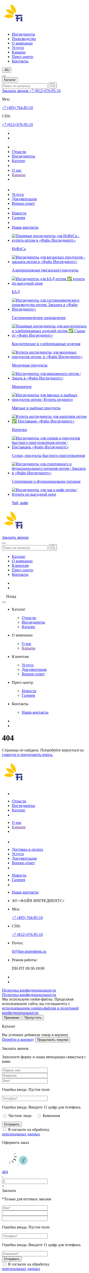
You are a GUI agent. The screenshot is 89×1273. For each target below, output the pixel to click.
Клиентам (20, 565)
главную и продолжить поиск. (27, 754)
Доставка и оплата (27, 849)
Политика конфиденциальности (29, 990)
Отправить (12, 1124)
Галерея (18, 217)
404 (5, 1172)
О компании (22, 43)
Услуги (18, 48)
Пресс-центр (22, 56)
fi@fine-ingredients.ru (29, 951)
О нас (17, 170)
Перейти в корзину (18, 1039)
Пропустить (33, 1017)
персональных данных (21, 1134)
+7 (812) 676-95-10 (45, 91)
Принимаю (12, 1017)
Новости (19, 213)
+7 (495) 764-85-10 (17, 108)
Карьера (18, 52)
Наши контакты (25, 227)
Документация (24, 199)
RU (6, 70)
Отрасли (19, 152)
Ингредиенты (23, 34)
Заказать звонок (16, 91)
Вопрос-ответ (23, 203)
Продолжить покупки (52, 1040)
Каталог (10, 80)
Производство (24, 39)
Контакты (20, 61)
